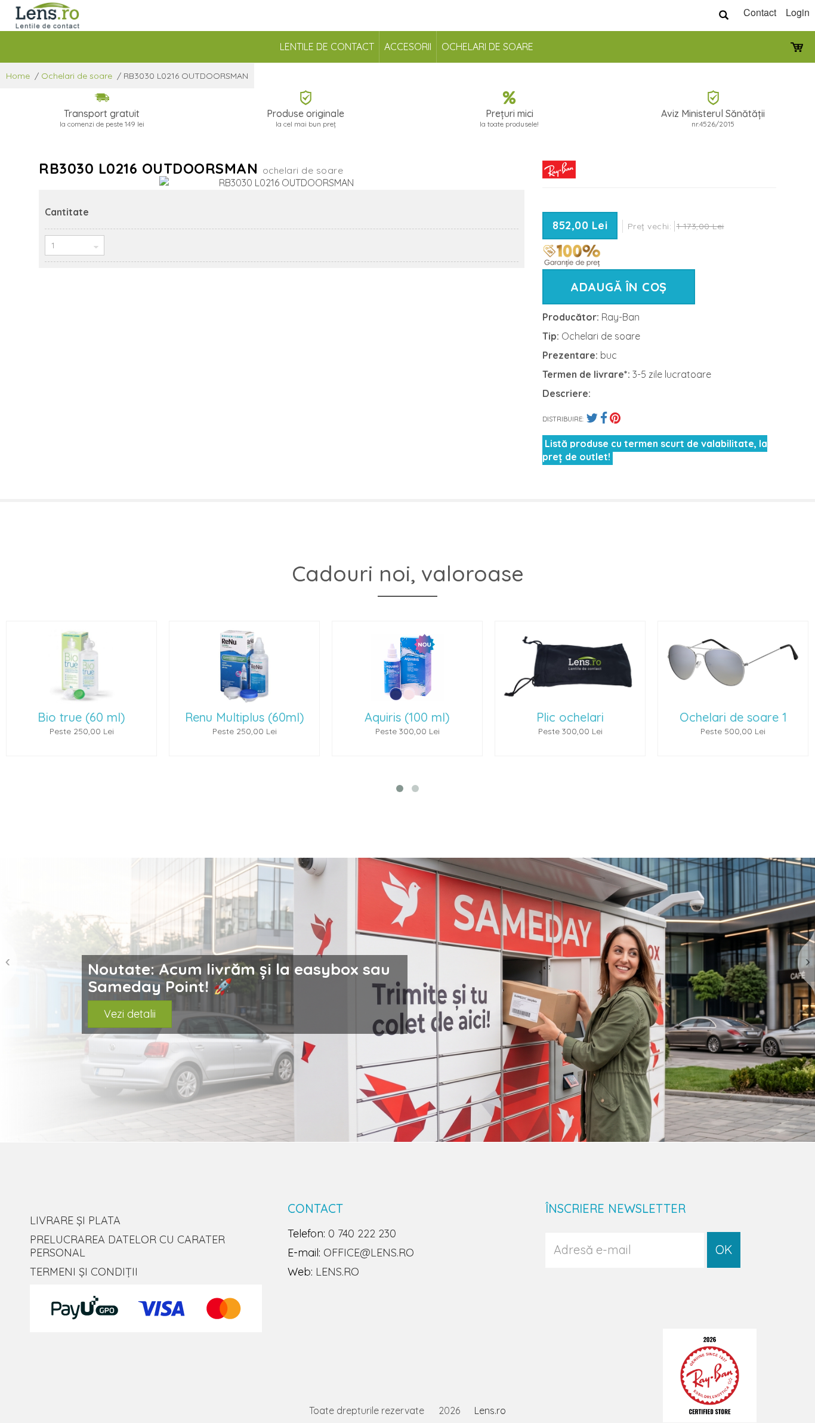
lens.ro (337, 1272)
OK (723, 1249)
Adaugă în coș (618, 286)
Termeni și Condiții (84, 1272)
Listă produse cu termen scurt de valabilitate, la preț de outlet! (654, 450)
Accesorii (407, 47)
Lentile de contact (327, 47)
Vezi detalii (130, 1014)
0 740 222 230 (362, 1233)
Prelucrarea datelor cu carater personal (127, 1246)
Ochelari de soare (487, 47)
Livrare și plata (75, 1220)
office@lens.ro (368, 1252)
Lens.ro (490, 1410)
